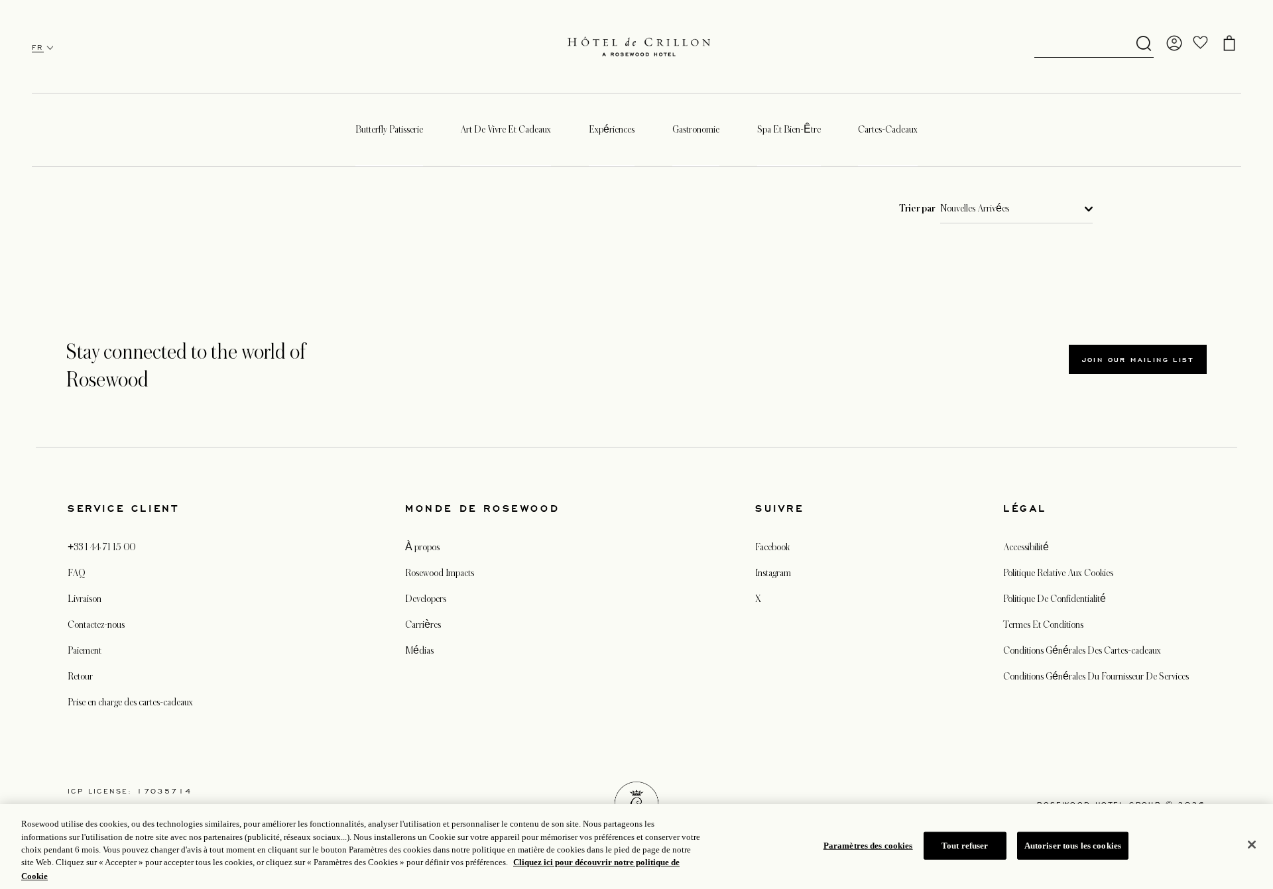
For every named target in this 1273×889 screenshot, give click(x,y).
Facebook (772, 547)
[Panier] (1229, 43)
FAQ (76, 572)
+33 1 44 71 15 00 (101, 547)
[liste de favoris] (1201, 43)
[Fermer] (1251, 844)
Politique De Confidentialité (1054, 598)
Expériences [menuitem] (612, 129)
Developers (425, 598)
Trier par (917, 209)
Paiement (84, 650)
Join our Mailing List (1137, 359)
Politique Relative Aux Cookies (1058, 572)
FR (38, 47)
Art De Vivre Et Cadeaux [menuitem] (505, 129)
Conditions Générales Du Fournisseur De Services (1096, 676)
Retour (80, 676)
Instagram (773, 572)
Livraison (84, 598)
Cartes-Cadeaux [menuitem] (888, 129)
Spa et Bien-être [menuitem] (789, 129)
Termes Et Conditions (1043, 624)
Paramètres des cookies (868, 846)
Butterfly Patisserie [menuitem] (389, 129)
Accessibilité (1026, 547)
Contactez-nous (96, 624)
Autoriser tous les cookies (1072, 846)
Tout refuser (965, 846)
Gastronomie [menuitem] (695, 129)
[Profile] (1174, 43)
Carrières (423, 624)
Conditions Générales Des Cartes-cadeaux (1082, 650)
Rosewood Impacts (439, 572)
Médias (419, 650)
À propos (422, 547)
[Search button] (1144, 44)
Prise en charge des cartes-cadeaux (130, 702)
